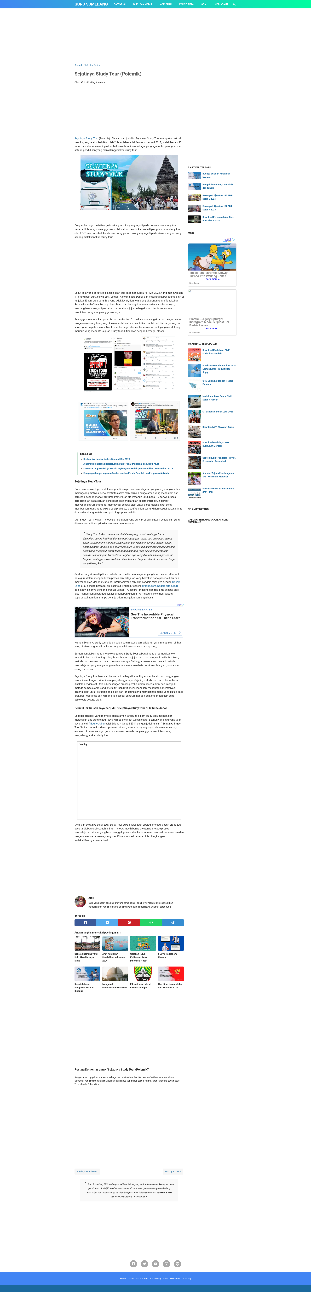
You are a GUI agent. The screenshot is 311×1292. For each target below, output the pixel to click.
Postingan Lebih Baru (87, 1171)
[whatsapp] (151, 922)
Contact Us (145, 1278)
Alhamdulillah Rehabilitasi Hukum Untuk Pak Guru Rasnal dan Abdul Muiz (121, 464)
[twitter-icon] (144, 1263)
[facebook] (85, 922)
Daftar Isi (120, 4)
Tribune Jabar (97, 723)
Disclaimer (175, 1278)
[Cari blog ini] (234, 4)
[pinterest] (129, 922)
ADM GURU (166, 4)
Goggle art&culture (167, 585)
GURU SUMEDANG (91, 4)
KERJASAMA (221, 4)
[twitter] (107, 922)
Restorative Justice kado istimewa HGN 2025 (106, 459)
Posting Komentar (96, 82)
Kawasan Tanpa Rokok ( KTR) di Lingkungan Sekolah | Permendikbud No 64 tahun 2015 (128, 468)
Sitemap (187, 1278)
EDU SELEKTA (186, 4)
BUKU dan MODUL (142, 4)
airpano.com (149, 585)
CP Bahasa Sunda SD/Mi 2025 (217, 411)
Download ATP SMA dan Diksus (218, 427)
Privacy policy (161, 1278)
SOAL (204, 4)
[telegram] (173, 922)
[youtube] (155, 1263)
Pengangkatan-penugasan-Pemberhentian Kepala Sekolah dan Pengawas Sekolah (126, 473)
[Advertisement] (155, 36)
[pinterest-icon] (177, 1263)
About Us (133, 1278)
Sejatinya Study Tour (87, 138)
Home (123, 1278)
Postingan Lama (173, 1171)
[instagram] (166, 1263)
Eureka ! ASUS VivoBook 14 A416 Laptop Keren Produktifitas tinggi (219, 369)
